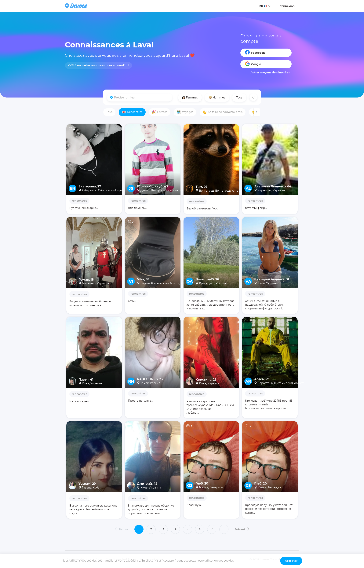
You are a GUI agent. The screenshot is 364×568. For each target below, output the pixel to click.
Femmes (192, 97)
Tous (239, 97)
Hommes (219, 97)
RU (261, 13)
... (224, 529)
